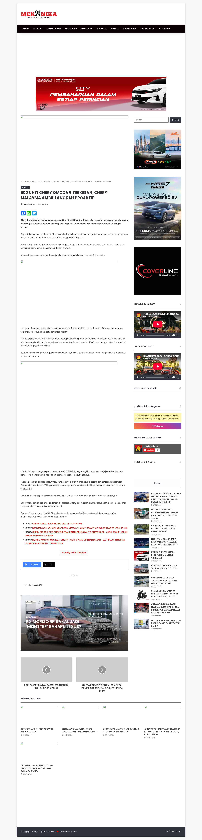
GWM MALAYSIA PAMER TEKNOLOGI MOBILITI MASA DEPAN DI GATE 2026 (53, 624)
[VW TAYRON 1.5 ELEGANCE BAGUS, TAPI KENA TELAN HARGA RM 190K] (141, 529)
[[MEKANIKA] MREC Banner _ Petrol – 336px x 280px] (157, 168)
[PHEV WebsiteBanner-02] (157, 239)
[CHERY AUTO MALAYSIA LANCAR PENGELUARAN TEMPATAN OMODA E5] (80, 716)
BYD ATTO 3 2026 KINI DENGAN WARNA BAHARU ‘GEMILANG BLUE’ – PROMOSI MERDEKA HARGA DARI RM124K (166, 498)
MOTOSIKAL (86, 28)
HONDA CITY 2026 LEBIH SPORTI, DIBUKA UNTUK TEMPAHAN (162, 555)
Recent (157, 483)
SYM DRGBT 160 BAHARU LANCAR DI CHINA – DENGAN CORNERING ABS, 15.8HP (165, 593)
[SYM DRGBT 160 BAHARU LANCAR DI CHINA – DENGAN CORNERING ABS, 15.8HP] (141, 594)
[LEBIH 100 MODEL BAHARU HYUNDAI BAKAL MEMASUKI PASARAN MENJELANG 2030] (141, 543)
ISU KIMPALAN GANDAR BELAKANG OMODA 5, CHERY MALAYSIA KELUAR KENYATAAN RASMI (79, 528)
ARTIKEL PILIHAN (53, 28)
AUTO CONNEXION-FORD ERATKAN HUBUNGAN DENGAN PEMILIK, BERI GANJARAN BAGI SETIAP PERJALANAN (165, 608)
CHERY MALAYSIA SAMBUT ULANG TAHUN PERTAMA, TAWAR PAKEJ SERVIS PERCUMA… (37, 768)
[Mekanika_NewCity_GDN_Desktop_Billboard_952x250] (101, 94)
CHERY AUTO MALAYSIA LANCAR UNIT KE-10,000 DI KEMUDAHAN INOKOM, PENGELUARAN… (162, 732)
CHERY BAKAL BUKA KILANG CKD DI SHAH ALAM (57, 523)
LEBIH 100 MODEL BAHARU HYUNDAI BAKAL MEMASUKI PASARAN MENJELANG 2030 (164, 542)
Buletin (32, 181)
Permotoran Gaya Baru (68, 831)
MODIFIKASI (71, 28)
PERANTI (114, 28)
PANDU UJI (101, 28)
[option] (74, 623)
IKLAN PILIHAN (129, 28)
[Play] (137, 335)
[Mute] (173, 335)
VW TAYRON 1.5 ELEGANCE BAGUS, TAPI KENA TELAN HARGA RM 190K (163, 528)
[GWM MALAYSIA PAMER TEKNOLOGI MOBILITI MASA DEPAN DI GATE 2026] (141, 581)
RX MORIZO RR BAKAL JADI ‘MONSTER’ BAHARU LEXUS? (164, 567)
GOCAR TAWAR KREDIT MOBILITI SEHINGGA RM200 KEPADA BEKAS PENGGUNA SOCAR (164, 514)
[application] (157, 324)
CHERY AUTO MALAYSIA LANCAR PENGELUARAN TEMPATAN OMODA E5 (80, 730)
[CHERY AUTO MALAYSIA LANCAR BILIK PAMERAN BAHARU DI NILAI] (121, 716)
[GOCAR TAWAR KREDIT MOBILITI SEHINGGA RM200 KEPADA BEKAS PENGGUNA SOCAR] (141, 513)
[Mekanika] (39, 14)
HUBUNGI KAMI (147, 28)
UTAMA (26, 28)
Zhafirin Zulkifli (29, 204)
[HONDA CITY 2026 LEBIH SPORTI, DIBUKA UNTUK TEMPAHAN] (141, 556)
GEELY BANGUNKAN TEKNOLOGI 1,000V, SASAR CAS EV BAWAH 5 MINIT (166, 623)
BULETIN (37, 28)
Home (25, 181)
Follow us (158, 426)
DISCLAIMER (164, 28)
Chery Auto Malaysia (74, 552)
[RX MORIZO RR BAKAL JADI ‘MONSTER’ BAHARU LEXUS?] (141, 569)
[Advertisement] (101, 55)
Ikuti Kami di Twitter (145, 462)
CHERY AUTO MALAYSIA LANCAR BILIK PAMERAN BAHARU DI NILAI (121, 730)
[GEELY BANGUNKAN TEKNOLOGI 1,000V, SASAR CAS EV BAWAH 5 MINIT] (141, 624)
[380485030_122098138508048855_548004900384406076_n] (157, 294)
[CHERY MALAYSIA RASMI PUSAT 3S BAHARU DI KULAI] (39, 716)
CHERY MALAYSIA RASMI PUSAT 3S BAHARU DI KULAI (37, 730)
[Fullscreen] (177, 335)
